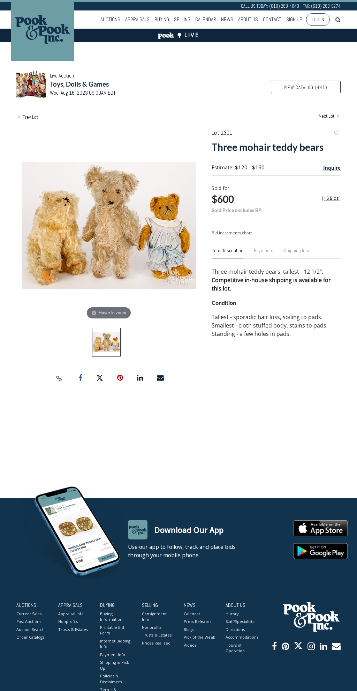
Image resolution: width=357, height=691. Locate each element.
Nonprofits (68, 621)
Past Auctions (28, 621)
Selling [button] (182, 19)
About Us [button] (248, 19)
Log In (318, 19)
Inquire (332, 167)
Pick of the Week (199, 637)
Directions (235, 629)
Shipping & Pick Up (114, 665)
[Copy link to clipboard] (59, 378)
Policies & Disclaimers (111, 678)
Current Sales (28, 613)
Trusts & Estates (73, 629)
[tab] (227, 253)
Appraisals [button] (137, 19)
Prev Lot (30, 117)
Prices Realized (156, 643)
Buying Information (111, 616)
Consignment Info (154, 616)
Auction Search (30, 629)
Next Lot (327, 116)
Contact (272, 19)
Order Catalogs (30, 637)
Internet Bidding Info (115, 643)
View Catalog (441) (305, 87)
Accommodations (241, 637)
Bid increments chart (232, 233)
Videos (190, 645)
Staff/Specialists (240, 621)
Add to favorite (336, 134)
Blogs (188, 629)
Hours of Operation (235, 648)
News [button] (227, 19)
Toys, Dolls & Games (79, 84)
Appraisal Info (71, 613)
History (232, 613)
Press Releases (197, 621)
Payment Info (112, 654)
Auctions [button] (110, 19)
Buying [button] (161, 19)
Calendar (205, 19)
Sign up (294, 19)
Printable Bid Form (112, 630)
